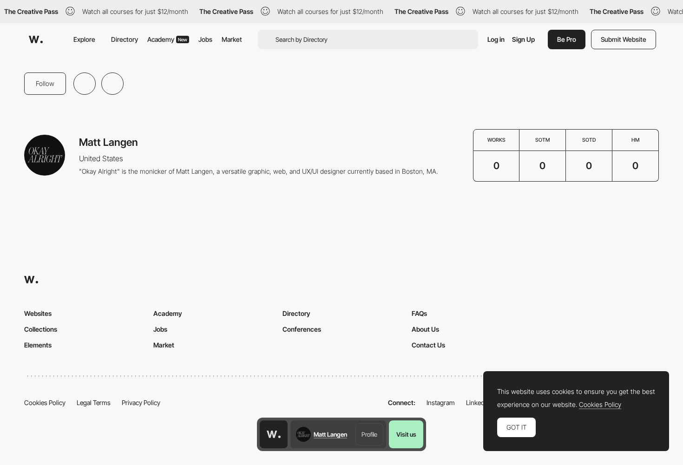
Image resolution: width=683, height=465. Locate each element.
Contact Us (428, 345)
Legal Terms (94, 402)
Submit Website (623, 39)
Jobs (205, 39)
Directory (124, 39)
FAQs (419, 313)
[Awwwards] (36, 39)
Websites (38, 313)
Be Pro (566, 39)
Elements (38, 345)
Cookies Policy (45, 402)
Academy (167, 39)
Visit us (406, 434)
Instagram (441, 402)
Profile (369, 434)
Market (232, 39)
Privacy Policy (141, 402)
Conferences (301, 329)
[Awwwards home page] (274, 434)
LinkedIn (478, 402)
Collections (40, 329)
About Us (425, 329)
